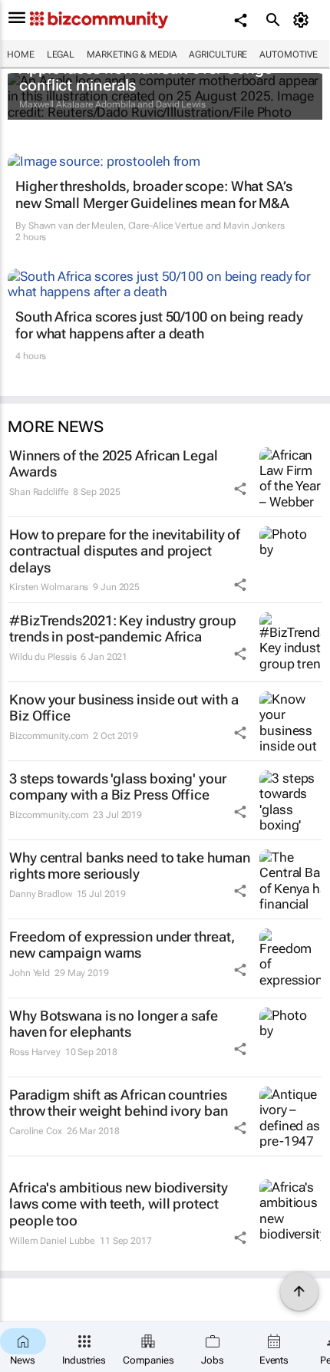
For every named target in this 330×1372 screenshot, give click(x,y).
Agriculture (218, 54)
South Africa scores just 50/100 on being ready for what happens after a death (158, 324)
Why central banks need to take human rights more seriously (129, 865)
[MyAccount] (303, 19)
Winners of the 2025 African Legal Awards (113, 463)
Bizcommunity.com (48, 736)
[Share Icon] (240, 488)
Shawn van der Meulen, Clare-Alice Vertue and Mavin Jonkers (156, 225)
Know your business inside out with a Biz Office (123, 707)
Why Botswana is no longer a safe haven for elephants (113, 1024)
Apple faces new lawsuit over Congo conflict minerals (146, 76)
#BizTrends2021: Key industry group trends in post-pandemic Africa (122, 628)
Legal (61, 54)
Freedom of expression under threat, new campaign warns (122, 944)
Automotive (288, 54)
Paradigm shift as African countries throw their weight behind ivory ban (118, 1103)
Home (21, 54)
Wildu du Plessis (42, 656)
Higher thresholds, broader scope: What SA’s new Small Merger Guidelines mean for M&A (153, 194)
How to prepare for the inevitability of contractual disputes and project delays (124, 551)
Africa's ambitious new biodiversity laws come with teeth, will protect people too (118, 1204)
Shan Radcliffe (39, 491)
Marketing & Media (132, 54)
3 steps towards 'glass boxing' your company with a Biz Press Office (117, 786)
